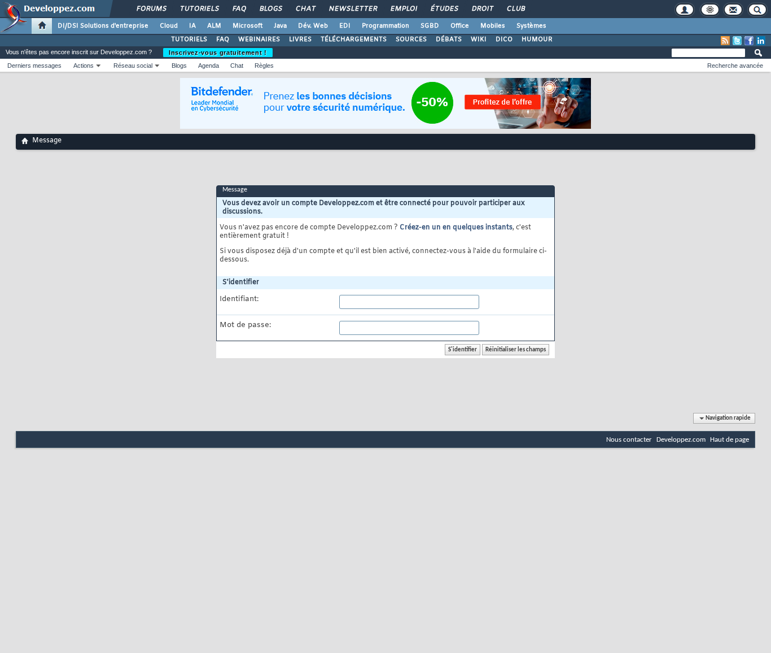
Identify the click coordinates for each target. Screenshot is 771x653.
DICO (504, 39)
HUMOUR (537, 39)
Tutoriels (199, 9)
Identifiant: (239, 299)
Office (459, 26)
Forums (151, 9)
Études (444, 9)
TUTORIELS (189, 39)
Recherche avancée (735, 65)
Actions (83, 65)
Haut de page (729, 439)
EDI (345, 26)
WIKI (479, 39)
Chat (305, 9)
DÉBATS (449, 39)
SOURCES (411, 39)
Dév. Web (313, 26)
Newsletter (352, 9)
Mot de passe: (245, 325)
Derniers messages (34, 65)
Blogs (270, 9)
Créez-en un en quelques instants (456, 227)
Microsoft (247, 26)
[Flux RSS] (725, 40)
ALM (214, 26)
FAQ (239, 9)
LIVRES (300, 39)
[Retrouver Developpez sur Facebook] (749, 40)
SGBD (429, 26)
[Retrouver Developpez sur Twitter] (737, 40)
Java (280, 26)
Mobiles (492, 26)
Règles (264, 65)
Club (515, 9)
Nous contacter (629, 439)
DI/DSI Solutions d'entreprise (103, 26)
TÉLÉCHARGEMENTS (354, 39)
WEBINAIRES (259, 39)
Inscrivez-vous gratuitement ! (218, 52)
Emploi (403, 9)
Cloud (169, 26)
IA (192, 26)
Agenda (208, 65)
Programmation (385, 26)
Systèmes (531, 26)
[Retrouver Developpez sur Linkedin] (760, 40)
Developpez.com (681, 439)
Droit (482, 9)
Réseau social (132, 65)
